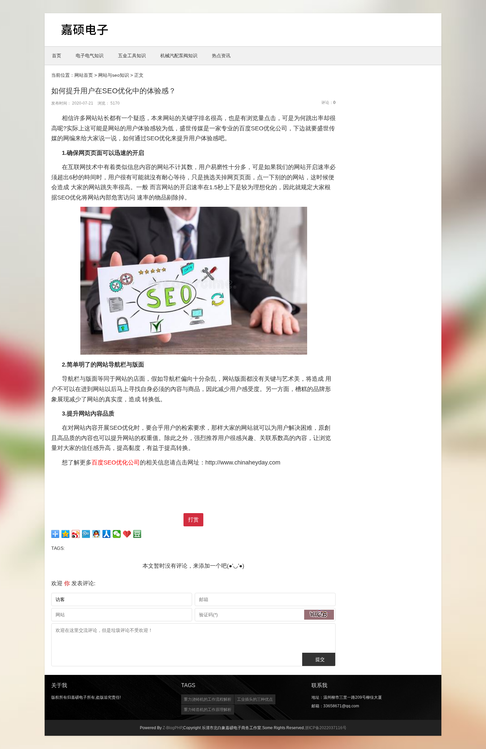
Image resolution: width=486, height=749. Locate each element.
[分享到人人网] (106, 534)
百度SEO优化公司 (116, 462)
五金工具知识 (132, 55)
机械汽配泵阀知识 (178, 55)
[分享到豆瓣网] (137, 534)
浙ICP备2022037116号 (325, 728)
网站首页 (83, 75)
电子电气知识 (89, 55)
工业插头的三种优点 (255, 699)
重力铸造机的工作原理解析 (207, 709)
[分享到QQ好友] (96, 534)
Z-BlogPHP (172, 728)
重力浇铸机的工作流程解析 (207, 699)
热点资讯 (221, 55)
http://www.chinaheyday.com (242, 462)
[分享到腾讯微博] (86, 534)
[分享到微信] (117, 534)
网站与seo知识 (113, 75)
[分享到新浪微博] (76, 534)
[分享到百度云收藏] (127, 534)
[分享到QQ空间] (65, 534)
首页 (56, 55)
